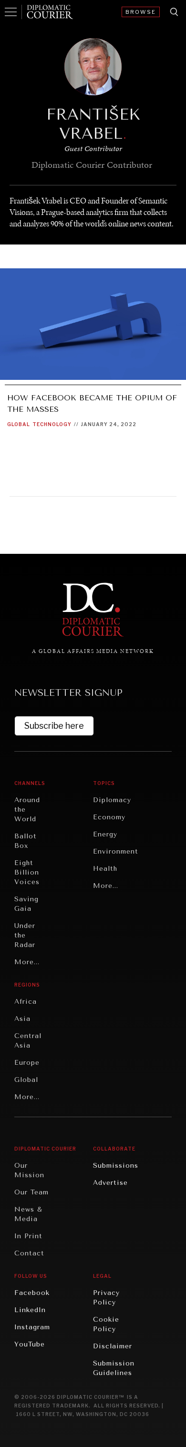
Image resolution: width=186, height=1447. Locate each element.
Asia (22, 1019)
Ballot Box (25, 841)
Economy (109, 817)
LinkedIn (30, 1310)
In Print (28, 1236)
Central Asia (27, 1041)
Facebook (32, 1293)
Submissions (115, 1166)
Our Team (31, 1192)
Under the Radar (24, 935)
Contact (29, 1253)
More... (27, 962)
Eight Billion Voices (27, 872)
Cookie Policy (106, 1324)
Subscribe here (54, 726)
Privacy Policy (106, 1297)
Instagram (32, 1327)
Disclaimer (112, 1346)
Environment (115, 851)
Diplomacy (112, 800)
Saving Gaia (26, 904)
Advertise (110, 1183)
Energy (105, 834)
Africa (25, 1002)
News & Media (28, 1214)
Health (105, 869)
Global (18, 424)
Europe (27, 1063)
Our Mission (29, 1170)
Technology (52, 424)
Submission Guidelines (113, 1368)
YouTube (29, 1344)
